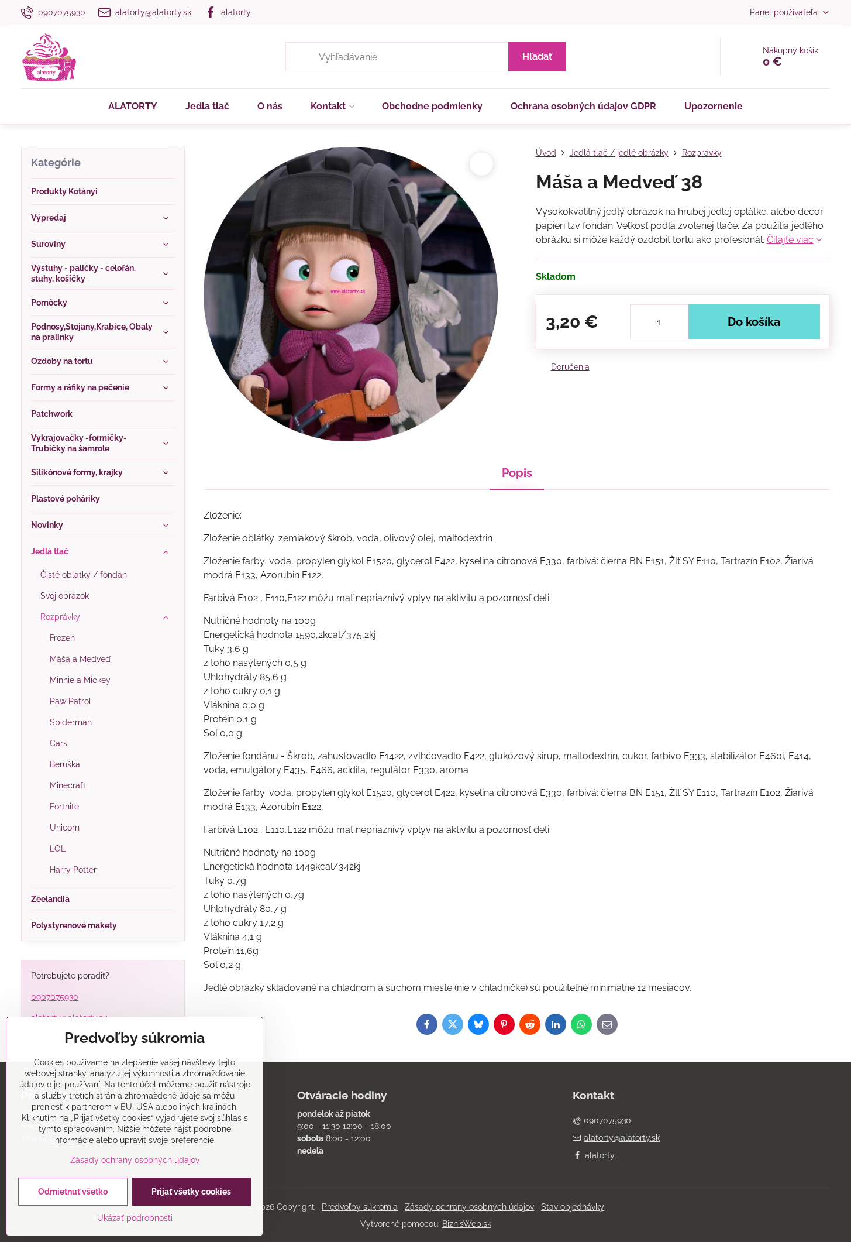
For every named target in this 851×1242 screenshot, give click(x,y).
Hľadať (537, 56)
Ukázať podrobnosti (135, 1218)
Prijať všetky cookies (191, 1191)
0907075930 (54, 996)
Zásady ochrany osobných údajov (469, 1207)
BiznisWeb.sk (466, 1224)
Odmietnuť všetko (73, 1191)
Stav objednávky (572, 1207)
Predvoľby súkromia (360, 1207)
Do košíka (754, 322)
